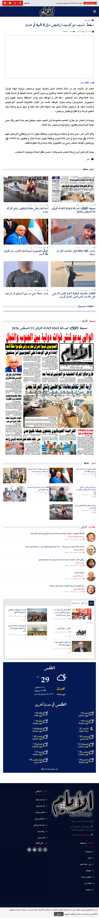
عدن (87, 159)
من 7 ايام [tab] (84, 603)
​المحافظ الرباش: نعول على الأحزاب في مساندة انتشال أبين (39, 488)
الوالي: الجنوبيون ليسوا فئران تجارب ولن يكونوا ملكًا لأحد (26, 252)
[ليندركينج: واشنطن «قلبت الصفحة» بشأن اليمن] (82, 646)
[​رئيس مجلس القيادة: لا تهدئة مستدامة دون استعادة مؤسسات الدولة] (14, 475)
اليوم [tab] (91, 603)
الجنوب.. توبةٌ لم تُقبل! (64, 628)
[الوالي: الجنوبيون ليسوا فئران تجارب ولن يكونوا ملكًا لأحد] (61, 475)
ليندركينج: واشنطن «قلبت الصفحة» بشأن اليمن (63, 643)
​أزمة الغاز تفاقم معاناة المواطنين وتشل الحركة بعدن (27, 210)
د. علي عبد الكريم (78, 576)
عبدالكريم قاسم (79, 550)
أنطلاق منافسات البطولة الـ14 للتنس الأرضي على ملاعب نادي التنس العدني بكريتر (73, 295)
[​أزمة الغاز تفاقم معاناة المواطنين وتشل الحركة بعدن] (61, 512)
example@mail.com (83, 835)
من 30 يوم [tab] (75, 603)
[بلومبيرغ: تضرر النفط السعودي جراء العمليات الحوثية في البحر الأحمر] (37, 629)
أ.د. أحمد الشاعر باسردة (76, 537)
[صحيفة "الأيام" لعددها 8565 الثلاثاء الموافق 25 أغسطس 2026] (49, 393)
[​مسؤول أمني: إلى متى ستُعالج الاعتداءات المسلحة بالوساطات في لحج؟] (61, 493)
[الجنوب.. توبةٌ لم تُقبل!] (82, 632)
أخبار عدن (87, 20)
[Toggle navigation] (94, 11)
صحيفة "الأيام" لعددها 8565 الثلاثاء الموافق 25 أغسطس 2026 (73, 210)
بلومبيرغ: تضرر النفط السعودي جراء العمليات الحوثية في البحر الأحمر (17, 628)
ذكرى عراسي (80, 563)
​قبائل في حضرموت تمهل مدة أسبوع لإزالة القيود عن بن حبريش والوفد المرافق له (62, 612)
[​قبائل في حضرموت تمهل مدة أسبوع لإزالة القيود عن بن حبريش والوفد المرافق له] (82, 614)
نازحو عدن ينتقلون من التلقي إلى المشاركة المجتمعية (17, 611)
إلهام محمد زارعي (79, 589)
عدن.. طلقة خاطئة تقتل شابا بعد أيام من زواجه (76, 252)
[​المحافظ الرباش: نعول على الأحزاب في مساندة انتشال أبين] (14, 493)
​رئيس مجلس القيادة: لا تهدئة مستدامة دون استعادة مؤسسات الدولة (39, 470)
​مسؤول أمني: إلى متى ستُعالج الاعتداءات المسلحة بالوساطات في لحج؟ (86, 490)
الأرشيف (27, 3)
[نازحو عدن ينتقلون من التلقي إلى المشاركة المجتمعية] (37, 615)
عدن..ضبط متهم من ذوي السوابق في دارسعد (26, 293)
